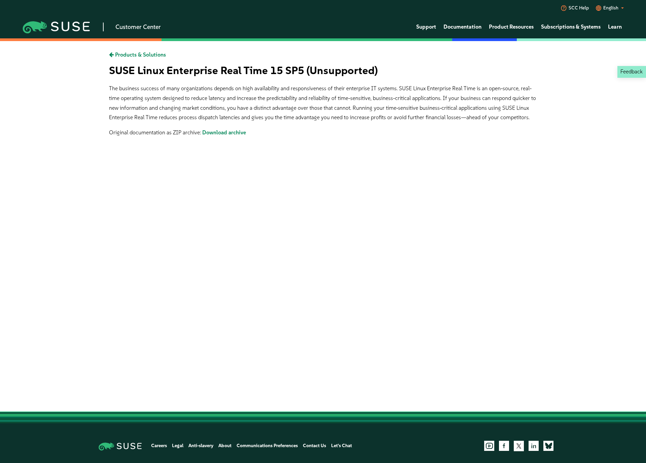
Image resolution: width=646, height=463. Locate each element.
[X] (519, 446)
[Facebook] (504, 446)
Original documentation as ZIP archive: (155, 132)
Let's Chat (341, 446)
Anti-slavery (200, 446)
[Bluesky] (548, 446)
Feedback (631, 71)
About (224, 446)
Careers (159, 446)
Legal (177, 446)
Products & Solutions (140, 55)
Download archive (224, 132)
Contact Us (314, 446)
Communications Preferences (267, 446)
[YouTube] (489, 446)
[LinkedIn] (534, 446)
